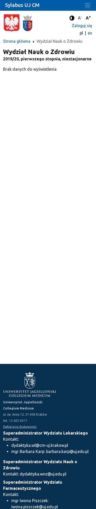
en (90, 33)
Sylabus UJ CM (22, 5)
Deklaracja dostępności (20, 426)
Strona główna (16, 41)
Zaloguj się (82, 25)
